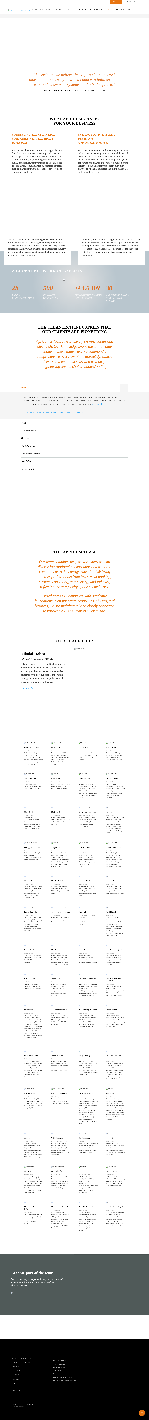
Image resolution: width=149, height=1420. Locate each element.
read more (26, 688)
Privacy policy (26, 1404)
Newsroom (132, 9)
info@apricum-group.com (64, 1380)
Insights (120, 9)
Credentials (96, 9)
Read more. (96, 404)
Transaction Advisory (41, 9)
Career (15, 1383)
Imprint (15, 1404)
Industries (82, 9)
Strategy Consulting (64, 9)
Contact (16, 1391)
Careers (116, 1)
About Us (109, 9)
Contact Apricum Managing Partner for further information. (52, 412)
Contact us (130, 1)
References (17, 1371)
